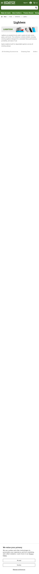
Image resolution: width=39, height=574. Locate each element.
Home (10, 16)
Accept (19, 560)
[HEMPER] (10, 3)
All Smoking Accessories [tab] (10, 51)
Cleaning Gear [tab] (25, 51)
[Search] (36, 7)
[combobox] (19, 7)
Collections (17, 16)
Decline (19, 565)
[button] (2, 3)
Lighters (25, 16)
